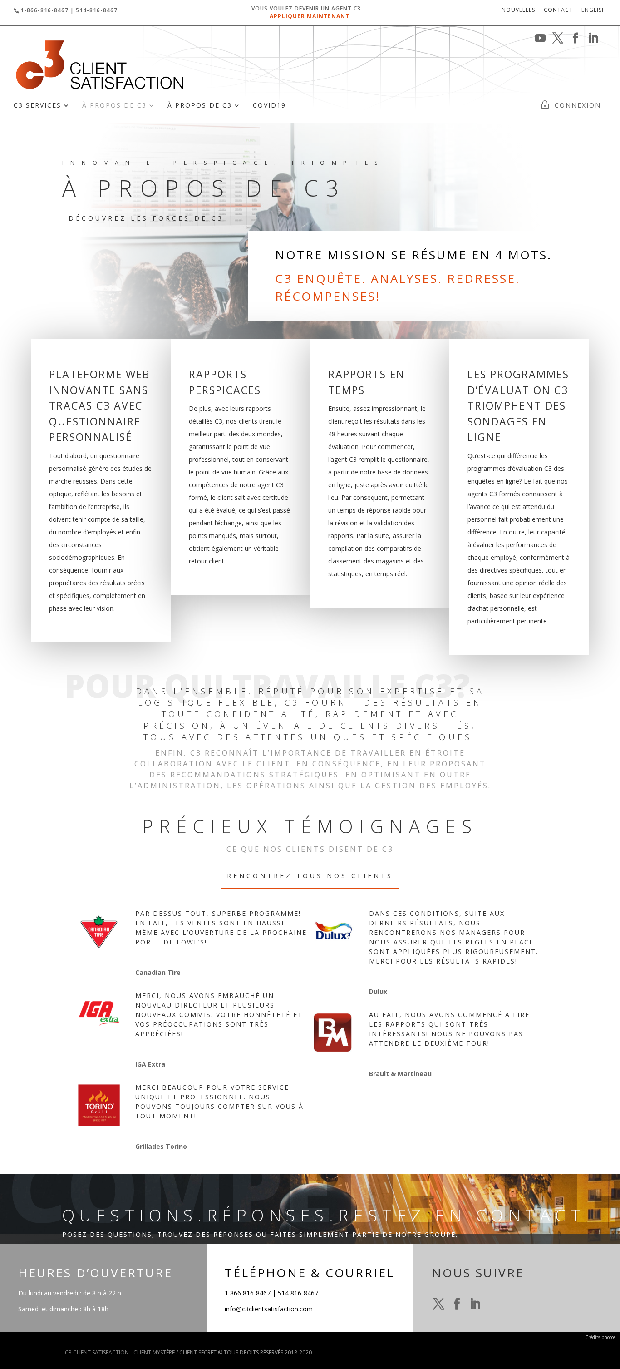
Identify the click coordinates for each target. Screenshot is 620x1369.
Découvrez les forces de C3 (146, 218)
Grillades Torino (161, 1146)
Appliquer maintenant (309, 16)
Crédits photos (600, 1337)
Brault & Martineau (400, 1073)
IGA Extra (150, 1064)
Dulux (378, 991)
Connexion (578, 105)
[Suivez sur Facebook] (457, 1304)
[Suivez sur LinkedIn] (475, 1304)
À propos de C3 (114, 105)
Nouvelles (518, 10)
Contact (558, 10)
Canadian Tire (158, 972)
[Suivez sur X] (439, 1304)
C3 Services (37, 105)
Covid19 (269, 105)
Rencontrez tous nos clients (310, 875)
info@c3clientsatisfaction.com (269, 1309)
